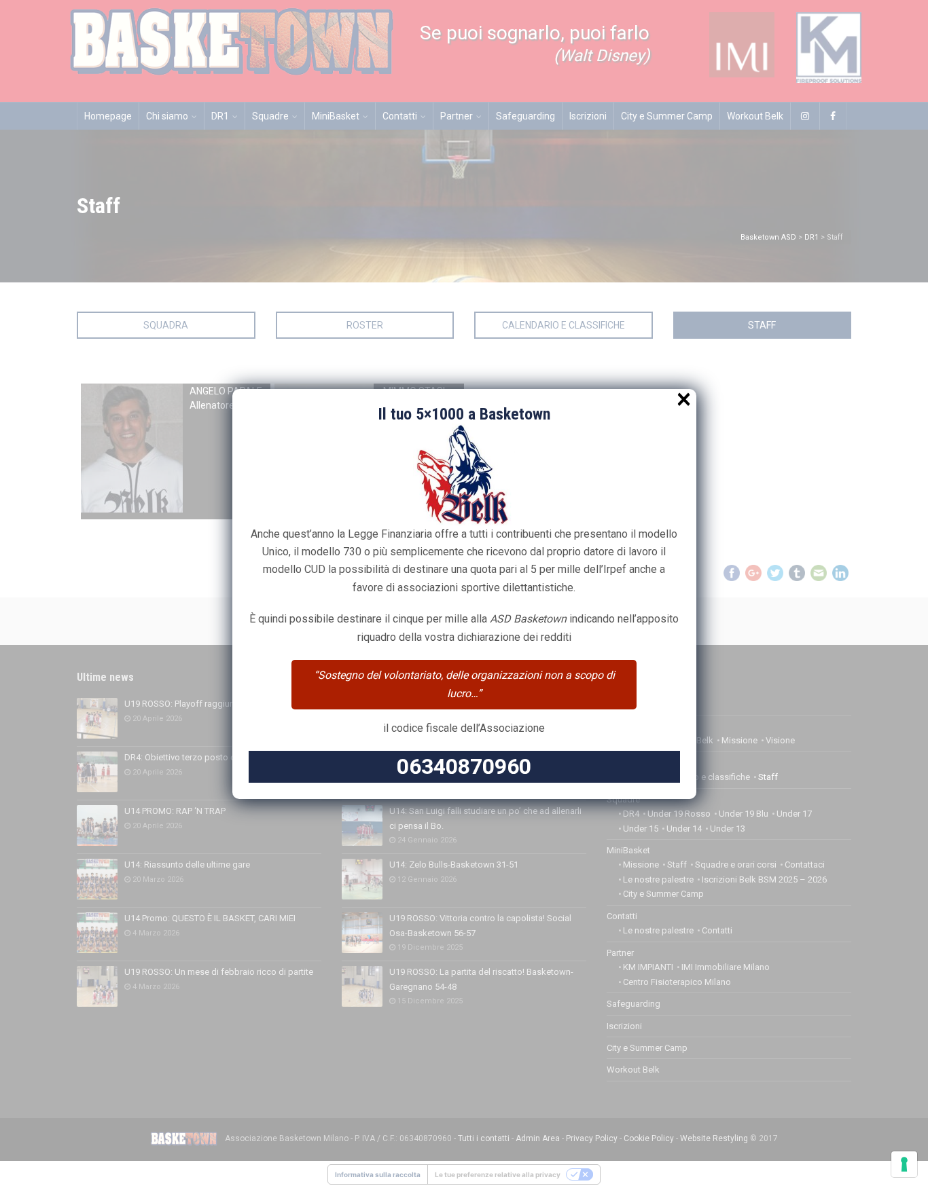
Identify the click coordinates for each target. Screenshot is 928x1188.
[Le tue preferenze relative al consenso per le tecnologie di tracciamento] (904, 1164)
